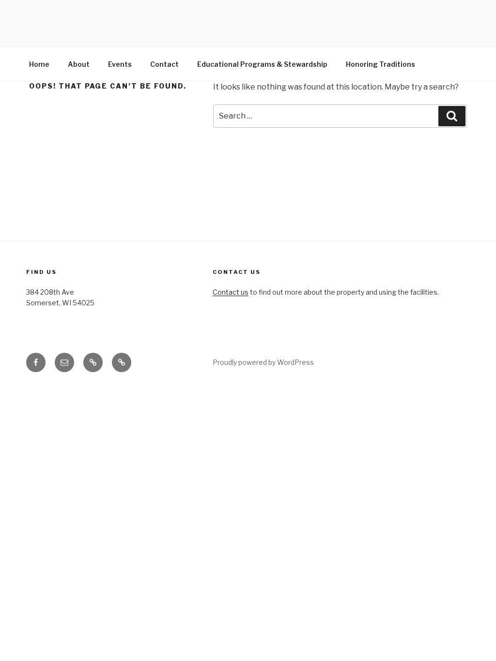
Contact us (230, 292)
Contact (164, 64)
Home (39, 64)
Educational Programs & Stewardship (262, 64)
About (79, 64)
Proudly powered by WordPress (263, 362)
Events (120, 64)
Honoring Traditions (380, 64)
